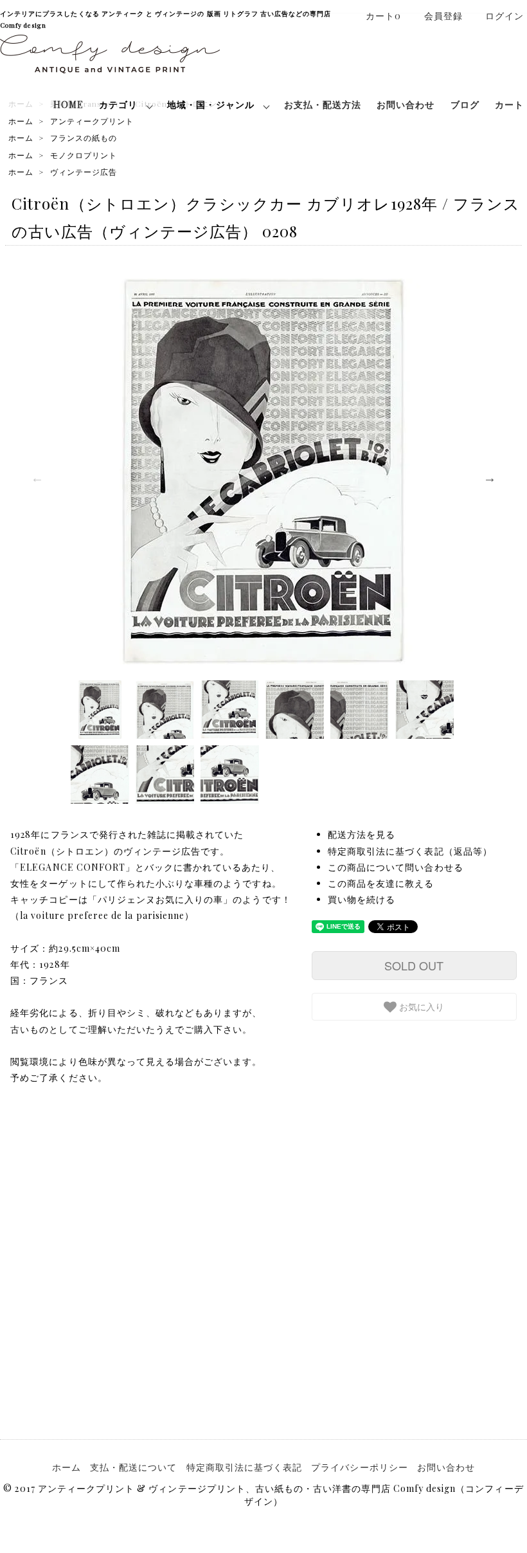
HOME (68, 104)
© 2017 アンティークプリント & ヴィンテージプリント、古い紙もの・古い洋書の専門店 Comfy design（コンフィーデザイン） (263, 1494)
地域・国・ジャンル (210, 104)
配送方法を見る (361, 834)
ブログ (465, 104)
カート (509, 104)
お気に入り (420, 1006)
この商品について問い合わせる (395, 867)
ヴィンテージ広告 (83, 172)
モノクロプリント (83, 155)
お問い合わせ (405, 104)
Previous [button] (37, 477)
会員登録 (443, 16)
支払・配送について (133, 1467)
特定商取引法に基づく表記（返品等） (410, 851)
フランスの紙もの (83, 137)
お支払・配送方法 (322, 104)
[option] (263, 471)
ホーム (20, 121)
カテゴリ (118, 104)
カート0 (383, 16)
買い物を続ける (361, 899)
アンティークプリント (92, 121)
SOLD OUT (413, 965)
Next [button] (489, 477)
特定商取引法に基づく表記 (244, 1467)
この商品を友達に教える (381, 883)
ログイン (504, 16)
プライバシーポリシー (359, 1467)
